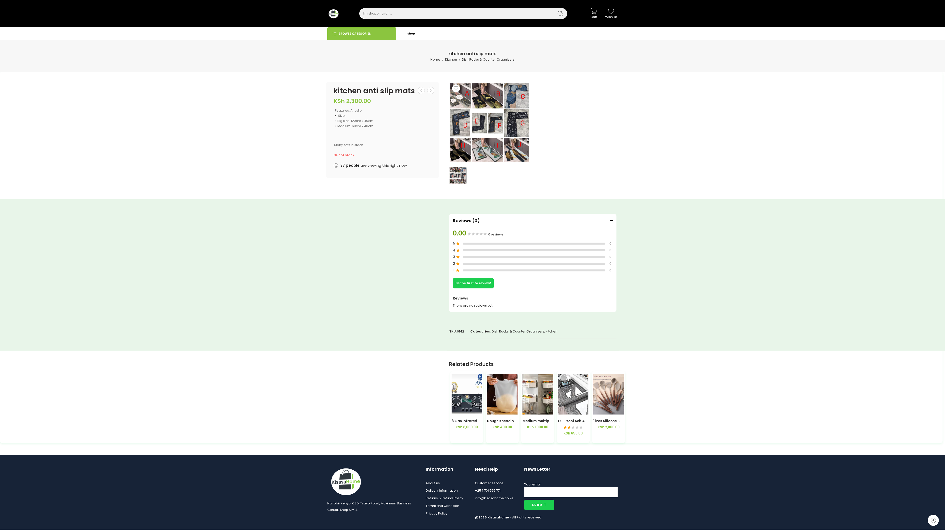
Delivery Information (442, 490)
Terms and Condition (442, 505)
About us (433, 483)
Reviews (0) (466, 220)
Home (435, 59)
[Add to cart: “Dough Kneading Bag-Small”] (492, 409)
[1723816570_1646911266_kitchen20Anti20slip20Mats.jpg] (489, 122)
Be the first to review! (473, 283)
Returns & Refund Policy (444, 498)
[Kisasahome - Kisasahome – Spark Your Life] (333, 13)
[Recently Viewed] (933, 520)
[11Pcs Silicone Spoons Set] (608, 394)
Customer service (489, 483)
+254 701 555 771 (488, 490)
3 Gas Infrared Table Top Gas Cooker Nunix (467, 421)
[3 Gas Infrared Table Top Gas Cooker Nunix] (467, 394)
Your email (532, 484)
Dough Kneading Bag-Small (502, 421)
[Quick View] (476, 409)
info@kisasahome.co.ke (494, 498)
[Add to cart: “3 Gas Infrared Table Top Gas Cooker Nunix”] (457, 409)
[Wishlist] (456, 88)
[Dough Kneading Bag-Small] (502, 394)
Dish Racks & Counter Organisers (488, 59)
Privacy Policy (436, 513)
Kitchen (451, 59)
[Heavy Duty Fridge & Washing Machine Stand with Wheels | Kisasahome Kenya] (421, 90)
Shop (411, 33)
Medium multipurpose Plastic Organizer (537, 421)
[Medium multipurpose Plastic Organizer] (430, 90)
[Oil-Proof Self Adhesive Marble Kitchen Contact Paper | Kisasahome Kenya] (573, 394)
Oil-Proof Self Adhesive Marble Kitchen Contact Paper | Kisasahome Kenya (573, 421)
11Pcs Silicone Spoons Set (608, 421)
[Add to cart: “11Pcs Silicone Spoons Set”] (599, 409)
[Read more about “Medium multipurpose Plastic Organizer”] (528, 409)
